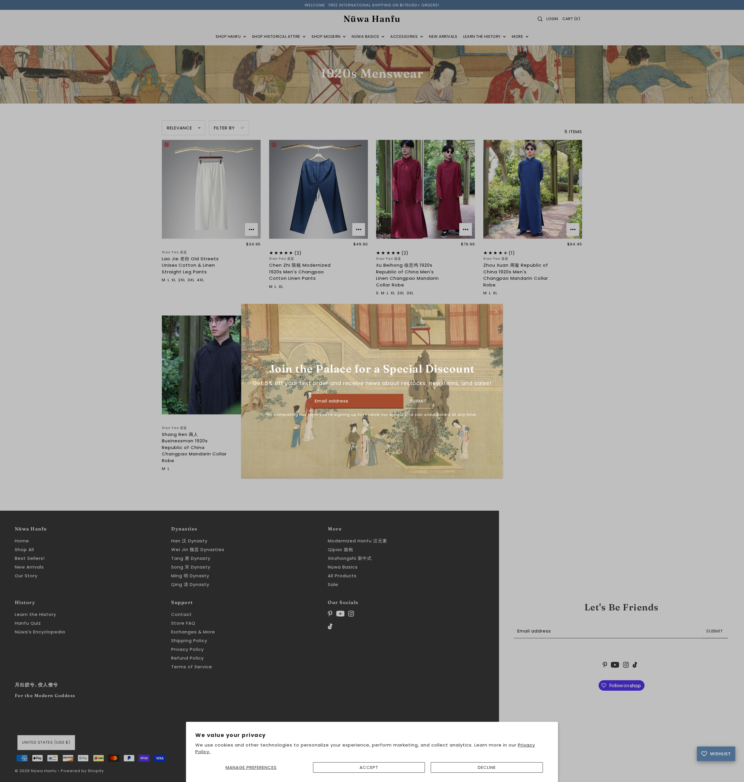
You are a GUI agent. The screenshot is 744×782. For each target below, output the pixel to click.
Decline (487, 767)
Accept (369, 767)
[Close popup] (496, 311)
